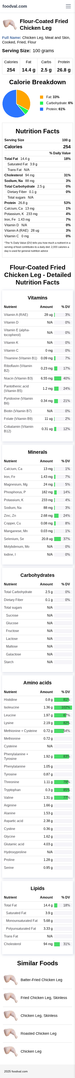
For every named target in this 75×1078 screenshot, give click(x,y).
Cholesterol (12, 944)
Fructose (12, 631)
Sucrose (12, 615)
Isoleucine (11, 707)
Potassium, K (14, 500)
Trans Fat (11, 936)
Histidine (10, 699)
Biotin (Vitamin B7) (18, 411)
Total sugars (13, 607)
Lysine (9, 723)
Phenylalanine (14, 766)
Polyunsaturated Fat (21, 928)
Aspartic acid (13, 821)
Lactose (12, 638)
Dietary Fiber (13, 600)
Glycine (9, 836)
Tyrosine (10, 774)
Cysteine (10, 746)
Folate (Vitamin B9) (18, 418)
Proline (9, 860)
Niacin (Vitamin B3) (18, 378)
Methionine (12, 738)
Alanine (9, 813)
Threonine (11, 782)
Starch (9, 662)
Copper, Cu (12, 523)
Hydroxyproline (15, 852)
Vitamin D (11, 322)
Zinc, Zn (10, 515)
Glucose (12, 623)
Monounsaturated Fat (22, 920)
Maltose (12, 646)
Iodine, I (10, 554)
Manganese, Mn (16, 531)
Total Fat (10, 905)
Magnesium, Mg (16, 484)
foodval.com (14, 6)
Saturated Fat (16, 913)
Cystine (9, 829)
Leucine (10, 715)
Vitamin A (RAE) (16, 314)
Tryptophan (12, 790)
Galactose (13, 654)
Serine (9, 867)
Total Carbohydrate (18, 592)
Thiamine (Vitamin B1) (20, 358)
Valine (8, 797)
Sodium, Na (12, 507)
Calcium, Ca (13, 469)
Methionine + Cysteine (20, 731)
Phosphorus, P (15, 492)
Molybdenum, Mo (16, 546)
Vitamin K (11, 342)
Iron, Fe (9, 476)
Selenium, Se (14, 539)
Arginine (10, 805)
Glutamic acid (14, 844)
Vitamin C (11, 350)
